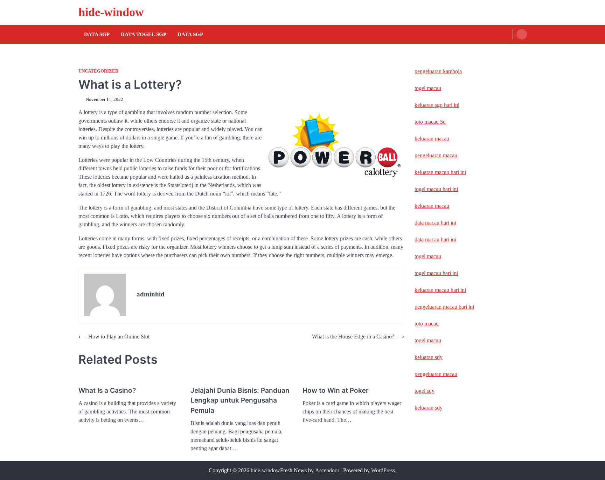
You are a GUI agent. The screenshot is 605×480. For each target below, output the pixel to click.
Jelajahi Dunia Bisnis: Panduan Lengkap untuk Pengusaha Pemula (240, 400)
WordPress (383, 470)
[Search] (521, 34)
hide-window (111, 12)
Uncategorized (98, 71)
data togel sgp (143, 34)
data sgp (190, 34)
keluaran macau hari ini (440, 172)
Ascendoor (327, 470)
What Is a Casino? (107, 390)
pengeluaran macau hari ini (444, 307)
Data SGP (97, 34)
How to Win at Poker (335, 390)
